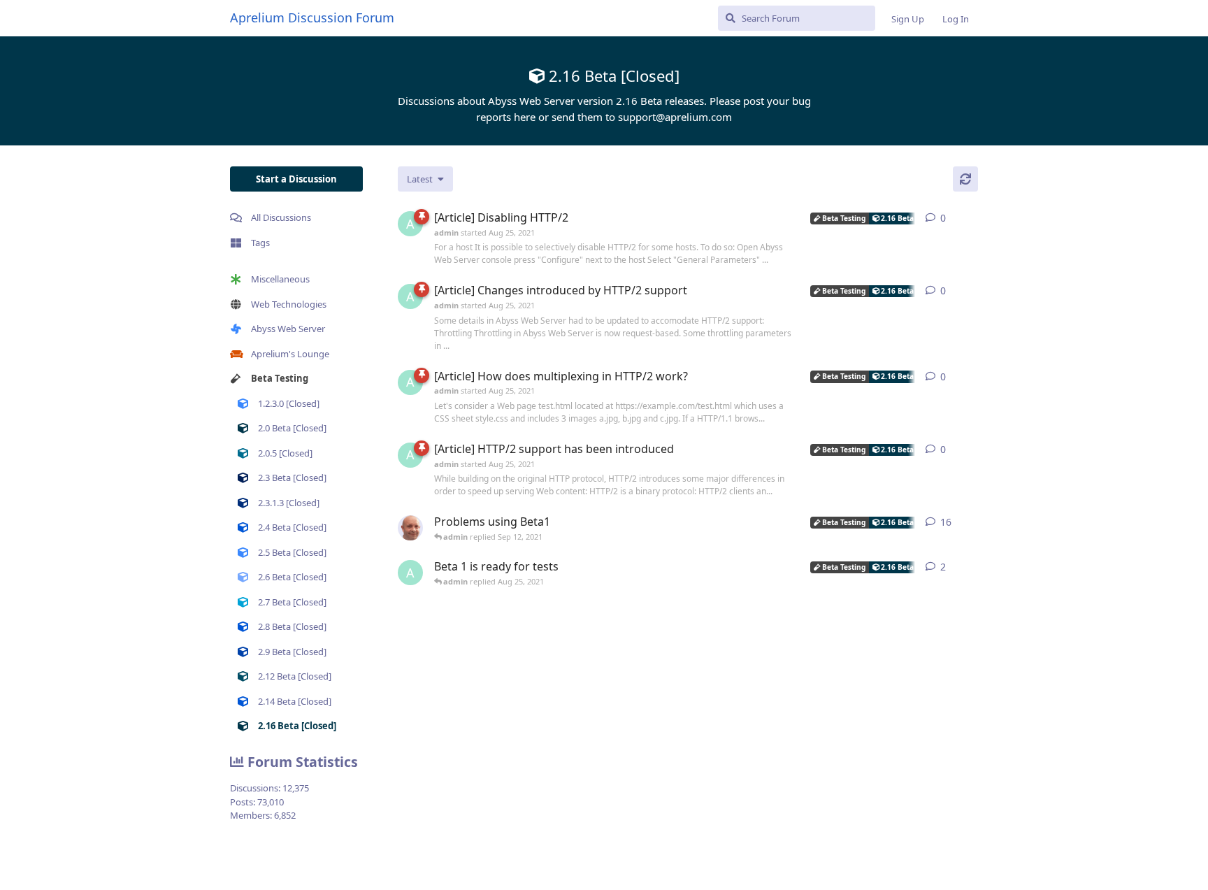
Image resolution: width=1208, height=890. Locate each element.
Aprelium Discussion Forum (312, 17)
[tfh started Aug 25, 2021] (410, 527)
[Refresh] (965, 179)
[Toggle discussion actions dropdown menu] (972, 218)
